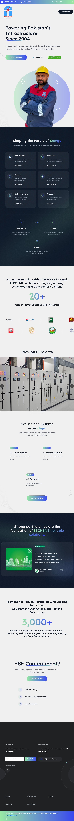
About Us (8, 804)
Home (7, 796)
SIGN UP (30, 759)
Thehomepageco (11, 815)
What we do (31, 796)
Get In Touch (31, 804)
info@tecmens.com (10, 2)
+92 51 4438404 (27, 2)
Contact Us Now (37, 498)
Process (51, 796)
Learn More (66, 11)
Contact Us (39, 57)
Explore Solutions (16, 57)
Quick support (57, 2)
